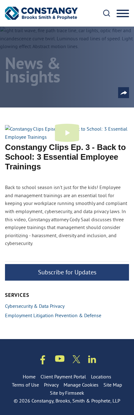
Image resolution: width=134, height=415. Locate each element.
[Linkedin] (92, 360)
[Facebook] (43, 361)
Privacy (51, 385)
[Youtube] (60, 360)
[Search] (106, 13)
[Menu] (122, 13)
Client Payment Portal (63, 376)
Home (29, 376)
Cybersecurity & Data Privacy (35, 306)
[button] (123, 92)
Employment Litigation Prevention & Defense (53, 315)
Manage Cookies (81, 385)
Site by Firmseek (67, 393)
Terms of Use (25, 385)
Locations (101, 376)
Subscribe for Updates (67, 272)
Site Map (112, 385)
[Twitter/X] (76, 360)
